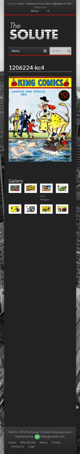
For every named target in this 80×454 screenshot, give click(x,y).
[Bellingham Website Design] (37, 436)
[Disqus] (40, 269)
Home (20, 3)
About (43, 442)
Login (31, 446)
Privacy (56, 442)
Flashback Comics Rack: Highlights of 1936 (48, 3)
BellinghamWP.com (52, 436)
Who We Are (28, 442)
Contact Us (17, 446)
